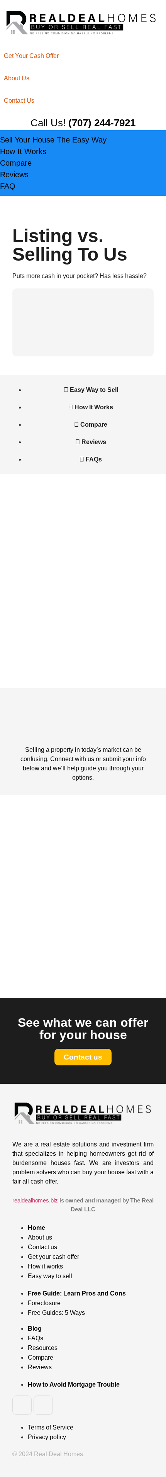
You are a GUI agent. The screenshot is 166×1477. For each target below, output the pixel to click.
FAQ (7, 186)
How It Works (23, 151)
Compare (16, 163)
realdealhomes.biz (35, 1200)
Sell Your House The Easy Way (53, 140)
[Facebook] (22, 1405)
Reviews (14, 174)
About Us (16, 78)
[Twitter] (43, 1405)
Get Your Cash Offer (31, 56)
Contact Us (19, 100)
